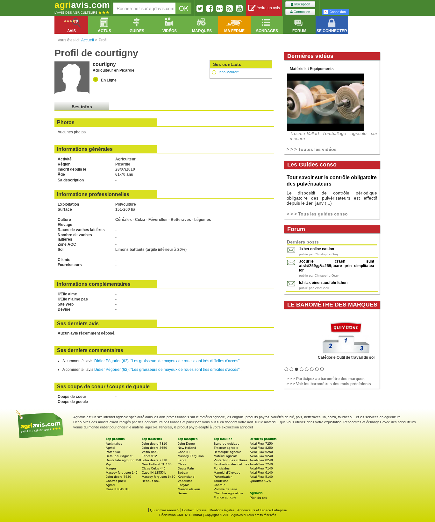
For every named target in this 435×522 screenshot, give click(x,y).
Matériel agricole (226, 456)
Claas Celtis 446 (154, 468)
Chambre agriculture (228, 493)
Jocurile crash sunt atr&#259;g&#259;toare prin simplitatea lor (336, 265)
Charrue (219, 485)
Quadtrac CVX (260, 481)
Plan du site (258, 497)
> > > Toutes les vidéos (312, 149)
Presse (201, 510)
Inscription (301, 4)
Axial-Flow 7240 (261, 464)
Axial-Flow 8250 (261, 447)
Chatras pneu (116, 481)
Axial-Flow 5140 (261, 476)
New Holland (187, 447)
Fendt (182, 460)
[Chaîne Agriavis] (239, 8)
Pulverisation (223, 476)
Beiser (182, 493)
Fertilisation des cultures (231, 464)
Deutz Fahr (186, 468)
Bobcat (183, 472)
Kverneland (186, 476)
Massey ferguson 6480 (158, 476)
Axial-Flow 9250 (261, 452)
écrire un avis (268, 8)
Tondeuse (221, 481)
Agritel (110, 447)
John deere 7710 (154, 460)
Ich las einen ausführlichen (323, 282)
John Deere (186, 443)
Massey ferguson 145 (122, 472)
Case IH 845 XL (117, 489)
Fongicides (222, 468)
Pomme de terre (225, 489)
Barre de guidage (226, 443)
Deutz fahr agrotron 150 (123, 460)
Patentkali (113, 452)
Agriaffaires (114, 443)
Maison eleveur (189, 489)
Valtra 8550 (150, 452)
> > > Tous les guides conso (317, 213)
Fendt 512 (149, 456)
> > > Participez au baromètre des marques (326, 379)
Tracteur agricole (226, 447)
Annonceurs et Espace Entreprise (262, 510)
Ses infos (82, 106)
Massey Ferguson (191, 456)
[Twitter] (199, 8)
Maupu (111, 468)
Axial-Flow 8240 (261, 460)
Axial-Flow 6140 (261, 472)
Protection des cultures (230, 460)
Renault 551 (151, 481)
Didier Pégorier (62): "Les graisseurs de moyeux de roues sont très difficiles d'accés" (167, 361)
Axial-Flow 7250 (261, 443)
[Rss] (229, 8)
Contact (188, 510)
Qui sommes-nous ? (164, 510)
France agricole (225, 497)
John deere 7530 (118, 476)
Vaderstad (185, 481)
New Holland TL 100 (157, 464)
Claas (182, 464)
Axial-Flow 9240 (261, 456)
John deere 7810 (154, 443)
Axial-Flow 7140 (261, 468)
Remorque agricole (227, 452)
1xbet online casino (316, 249)
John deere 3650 (154, 447)
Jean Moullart (228, 72)
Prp (108, 464)
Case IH (183, 452)
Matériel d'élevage (227, 472)
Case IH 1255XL (154, 472)
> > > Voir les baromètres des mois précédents (329, 384)
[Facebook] (209, 8)
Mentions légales (222, 510)
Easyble (183, 485)
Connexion (301, 12)
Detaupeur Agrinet (119, 456)
